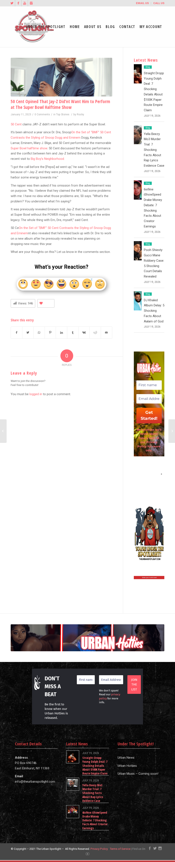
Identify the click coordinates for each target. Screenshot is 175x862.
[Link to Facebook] (18, 3)
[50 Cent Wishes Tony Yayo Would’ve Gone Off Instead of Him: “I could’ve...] (171, 431)
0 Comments (42, 114)
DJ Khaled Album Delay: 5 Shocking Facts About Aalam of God (154, 310)
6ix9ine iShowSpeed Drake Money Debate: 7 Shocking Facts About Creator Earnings (95, 820)
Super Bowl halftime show (29, 148)
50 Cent (16, 124)
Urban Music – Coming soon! (138, 774)
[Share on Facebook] (16, 332)
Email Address (149, 474)
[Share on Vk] (84, 332)
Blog (148, 67)
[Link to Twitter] (12, 3)
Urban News (126, 758)
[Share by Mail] (106, 332)
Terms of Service (120, 848)
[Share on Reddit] (95, 332)
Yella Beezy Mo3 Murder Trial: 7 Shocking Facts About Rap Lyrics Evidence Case (154, 150)
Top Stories (62, 114)
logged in (35, 394)
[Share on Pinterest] (50, 332)
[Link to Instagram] (31, 3)
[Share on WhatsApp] (39, 332)
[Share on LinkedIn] (61, 332)
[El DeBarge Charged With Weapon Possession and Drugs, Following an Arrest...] (3, 431)
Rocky (80, 114)
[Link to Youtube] (25, 3)
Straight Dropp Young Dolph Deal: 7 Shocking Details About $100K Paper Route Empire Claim (95, 765)
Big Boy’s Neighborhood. (48, 159)
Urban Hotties (127, 766)
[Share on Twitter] (28, 332)
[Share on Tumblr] (72, 332)
